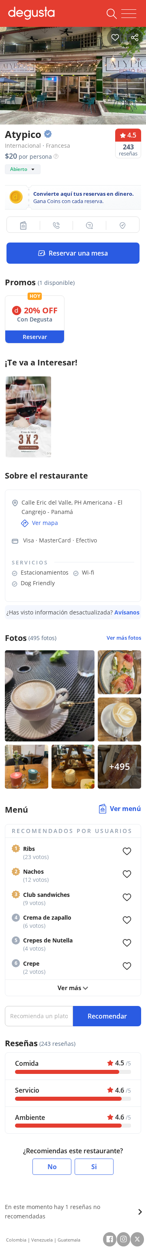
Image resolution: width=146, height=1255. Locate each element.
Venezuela (42, 1240)
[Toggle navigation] (128, 14)
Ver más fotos (124, 637)
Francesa (58, 145)
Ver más (70, 988)
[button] (23, 225)
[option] (73, 74)
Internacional (23, 145)
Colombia (16, 1240)
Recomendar (107, 1016)
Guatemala (69, 1240)
